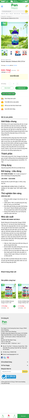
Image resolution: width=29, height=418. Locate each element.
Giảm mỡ (3, 13)
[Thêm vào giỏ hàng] (14, 306)
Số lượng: (3, 83)
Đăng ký (25, 371)
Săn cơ (7, 13)
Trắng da (11, 13)
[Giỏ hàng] (26, 6)
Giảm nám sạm (17, 13)
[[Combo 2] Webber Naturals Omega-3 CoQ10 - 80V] (8, 291)
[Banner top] (14, 1)
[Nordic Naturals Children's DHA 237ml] (14, 35)
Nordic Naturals (6, 59)
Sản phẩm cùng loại (8, 280)
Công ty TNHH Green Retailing (18, 381)
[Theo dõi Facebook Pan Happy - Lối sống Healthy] (2, 357)
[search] (26, 11)
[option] (14, 35)
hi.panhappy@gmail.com (12, 354)
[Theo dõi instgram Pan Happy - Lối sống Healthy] (8, 357)
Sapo (8, 383)
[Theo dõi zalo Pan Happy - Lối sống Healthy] (5, 357)
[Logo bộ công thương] (8, 376)
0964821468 (13, 352)
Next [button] (26, 35)
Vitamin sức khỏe (24, 13)
